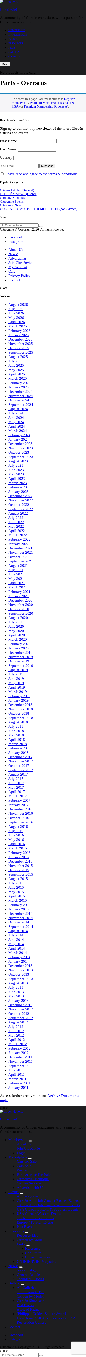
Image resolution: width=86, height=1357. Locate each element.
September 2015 (20, 874)
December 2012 (20, 1005)
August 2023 (18, 461)
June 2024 (16, 418)
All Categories (28, 1196)
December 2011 (20, 1057)
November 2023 (20, 448)
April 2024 (16, 426)
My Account (17, 267)
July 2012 (15, 1027)
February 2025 (19, 383)
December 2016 (20, 809)
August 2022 (18, 513)
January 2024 (18, 439)
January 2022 (18, 544)
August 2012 (18, 1022)
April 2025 (16, 374)
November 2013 (20, 970)
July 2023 (15, 465)
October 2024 (18, 400)
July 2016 (15, 831)
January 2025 (18, 387)
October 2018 (18, 713)
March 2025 (17, 378)
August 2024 (18, 409)
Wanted (22, 1170)
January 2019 (18, 700)
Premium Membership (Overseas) (46, 106)
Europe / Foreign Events (35, 1222)
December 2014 (20, 913)
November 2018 (20, 709)
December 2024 (20, 391)
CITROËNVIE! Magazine (36, 1261)
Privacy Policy (19, 276)
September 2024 (20, 404)
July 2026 (15, 309)
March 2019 (17, 692)
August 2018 (18, 722)
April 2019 (16, 687)
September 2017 (20, 770)
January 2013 (18, 1000)
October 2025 (18, 348)
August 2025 (18, 357)
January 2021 (18, 596)
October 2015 (18, 870)
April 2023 (16, 478)
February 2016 (19, 853)
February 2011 (19, 1083)
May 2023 (16, 474)
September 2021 (20, 561)
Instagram (15, 241)
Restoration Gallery (31, 1322)
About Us (15, 250)
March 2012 (17, 1044)
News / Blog (26, 1270)
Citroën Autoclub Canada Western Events (48, 1205)
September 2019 (20, 665)
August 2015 (18, 879)
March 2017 (17, 796)
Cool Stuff (33, 1253)
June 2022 (16, 522)
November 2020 (20, 605)
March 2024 (17, 431)
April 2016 (16, 844)
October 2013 (18, 974)
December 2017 (20, 757)
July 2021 (15, 570)
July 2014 (15, 935)
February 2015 (19, 905)
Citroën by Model (30, 1240)
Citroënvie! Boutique (33, 1179)
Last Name (8, 149)
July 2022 (15, 518)
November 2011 (20, 1061)
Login (21, 1153)
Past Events (25, 1227)
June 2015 (16, 887)
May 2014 (16, 944)
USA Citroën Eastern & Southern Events (47, 1209)
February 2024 (19, 435)
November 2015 (20, 866)
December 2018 (20, 705)
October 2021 (18, 557)
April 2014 (16, 948)
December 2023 (20, 444)
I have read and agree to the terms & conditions (41, 174)
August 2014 (18, 931)
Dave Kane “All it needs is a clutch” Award (50, 1318)
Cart (11, 271)
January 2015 (18, 909)
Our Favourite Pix (30, 1292)
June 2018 (16, 731)
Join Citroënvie (20, 263)
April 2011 (16, 1074)
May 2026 (16, 317)
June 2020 (16, 626)
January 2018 (18, 752)
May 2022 (16, 526)
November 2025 (20, 344)
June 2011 (16, 1070)
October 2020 (18, 609)
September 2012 (20, 1018)
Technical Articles (30, 1279)
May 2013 (16, 996)
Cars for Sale (27, 1161)
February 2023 (19, 487)
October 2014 (18, 922)
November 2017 (20, 761)
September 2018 (20, 718)
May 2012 (16, 1035)
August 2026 (18, 304)
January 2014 (18, 961)
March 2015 (17, 900)
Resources (15, 43)
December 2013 (20, 966)
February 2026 (19, 331)
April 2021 (16, 583)
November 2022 (20, 500)
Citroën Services (29, 1183)
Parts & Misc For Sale (34, 1174)
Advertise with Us (30, 1187)
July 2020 (15, 622)
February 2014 (19, 957)
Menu (5, 64)
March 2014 (17, 953)
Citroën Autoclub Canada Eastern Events (48, 1201)
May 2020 (16, 631)
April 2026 (16, 322)
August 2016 (18, 826)
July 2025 (15, 361)
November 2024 (20, 396)
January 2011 (18, 1087)
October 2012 (18, 1013)
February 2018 (19, 748)
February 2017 (19, 800)
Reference (32, 1248)
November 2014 (20, 918)
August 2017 (18, 774)
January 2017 (18, 805)
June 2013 (16, 992)
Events (13, 39)
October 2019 (18, 661)
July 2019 (15, 674)
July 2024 (15, 413)
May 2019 (16, 683)
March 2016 (17, 848)
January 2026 (18, 335)
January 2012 (18, 1053)
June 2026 (16, 313)
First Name (8, 141)
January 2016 (18, 857)
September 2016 (20, 822)
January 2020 (18, 648)
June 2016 (16, 835)
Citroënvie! (8, 9)
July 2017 (15, 779)
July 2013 (15, 987)
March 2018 (17, 744)
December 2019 (20, 652)
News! (12, 48)
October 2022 (18, 505)
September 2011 (20, 1066)
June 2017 (16, 783)
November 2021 (20, 552)
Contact (14, 56)
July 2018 (15, 726)
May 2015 (16, 892)
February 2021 (19, 592)
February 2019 (19, 696)
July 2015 (15, 883)
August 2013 (18, 983)
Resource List (27, 1235)
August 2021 (18, 565)
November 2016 (20, 813)
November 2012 (20, 1009)
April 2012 (16, 1040)
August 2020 (18, 618)
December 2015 (20, 861)
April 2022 (16, 531)
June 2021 (16, 574)
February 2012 (19, 1048)
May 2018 (16, 735)
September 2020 (20, 613)
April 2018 (16, 739)
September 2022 (20, 509)
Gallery (14, 52)
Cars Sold (24, 1166)
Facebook (15, 237)
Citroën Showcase (30, 1301)
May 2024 (16, 422)
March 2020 (17, 639)
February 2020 (19, 644)
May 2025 (16, 370)
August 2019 (18, 670)
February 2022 (19, 539)
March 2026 (17, 326)
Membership (16, 30)
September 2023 (20, 457)
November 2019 (20, 657)
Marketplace (17, 35)
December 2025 (20, 339)
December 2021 (20, 548)
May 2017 (16, 787)
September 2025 (20, 352)
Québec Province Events (35, 1218)
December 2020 (20, 600)
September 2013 (20, 979)
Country (6, 157)
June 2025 (16, 365)
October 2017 (18, 766)
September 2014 (20, 926)
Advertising (17, 258)
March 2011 (17, 1079)
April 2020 (16, 635)
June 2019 (16, 679)
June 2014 (16, 940)
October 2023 (18, 452)
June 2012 (16, 1031)
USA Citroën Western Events (39, 1214)
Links (21, 1244)
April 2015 (16, 896)
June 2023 (16, 470)
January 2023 (18, 491)
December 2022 (20, 496)
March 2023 (17, 483)
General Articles (29, 1274)
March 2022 (17, 535)
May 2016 (16, 839)
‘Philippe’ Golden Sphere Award (41, 1314)
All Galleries (26, 1288)
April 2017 (16, 792)
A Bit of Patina (28, 1309)
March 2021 (17, 587)
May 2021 (16, 578)
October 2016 (18, 818)
